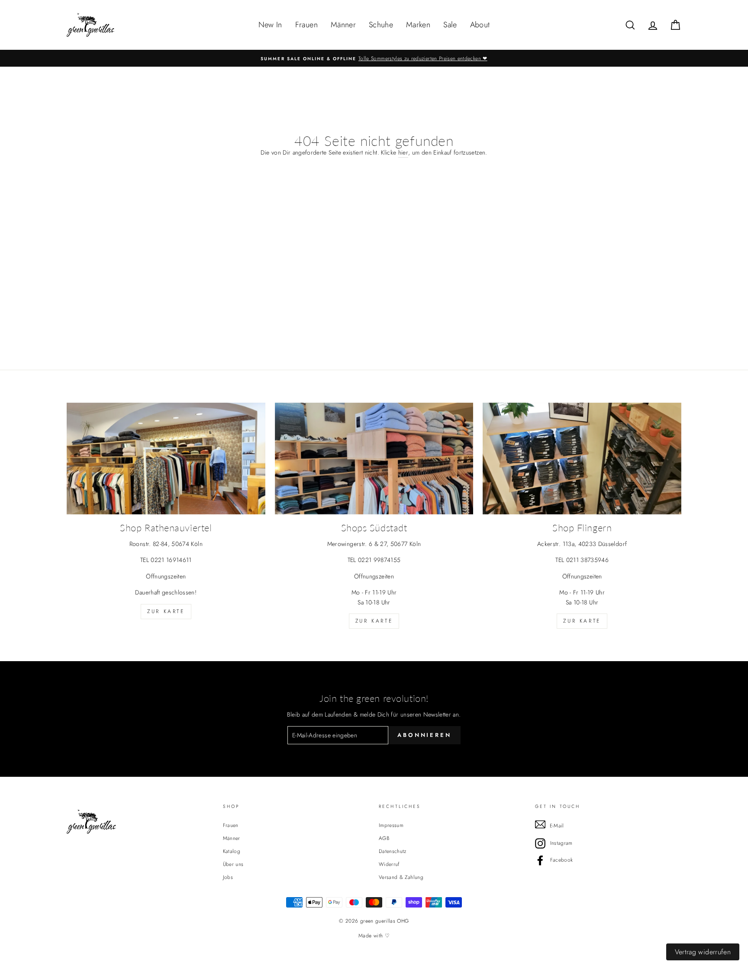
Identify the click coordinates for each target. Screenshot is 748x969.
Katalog (231, 851)
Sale (450, 24)
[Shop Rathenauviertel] (166, 458)
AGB (384, 838)
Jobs (228, 877)
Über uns (233, 864)
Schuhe (381, 24)
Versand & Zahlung (401, 877)
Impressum (391, 825)
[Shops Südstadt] (374, 458)
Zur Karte (165, 611)
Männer (343, 24)
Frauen (306, 24)
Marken (418, 24)
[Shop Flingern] (582, 458)
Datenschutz (392, 851)
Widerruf (389, 864)
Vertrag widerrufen (703, 952)
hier (403, 152)
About (480, 24)
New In (270, 24)
